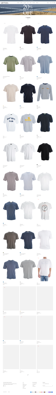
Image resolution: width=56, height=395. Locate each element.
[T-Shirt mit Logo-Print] (11, 152)
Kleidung (21, 2)
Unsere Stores (34, 384)
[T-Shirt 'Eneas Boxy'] (45, 181)
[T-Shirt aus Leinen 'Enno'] (45, 64)
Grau (20, 76)
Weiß (3, 47)
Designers (37, 2)
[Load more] (28, 375)
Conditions (24, 386)
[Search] (53, 2)
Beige (3, 105)
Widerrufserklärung (25, 384)
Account (51, 2)
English (48, 2)
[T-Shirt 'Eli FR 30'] (11, 181)
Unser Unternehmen (35, 383)
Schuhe (30, 2)
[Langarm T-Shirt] (45, 93)
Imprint (23, 387)
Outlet (27, 2)
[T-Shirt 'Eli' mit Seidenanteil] (11, 240)
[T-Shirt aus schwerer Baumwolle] (11, 64)
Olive (3, 252)
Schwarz (37, 164)
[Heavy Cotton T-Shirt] (45, 152)
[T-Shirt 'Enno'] (28, 269)
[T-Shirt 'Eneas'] (11, 210)
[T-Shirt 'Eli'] (28, 93)
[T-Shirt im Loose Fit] (28, 64)
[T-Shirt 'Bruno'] (45, 328)
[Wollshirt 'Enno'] (11, 93)
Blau (37, 47)
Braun (20, 47)
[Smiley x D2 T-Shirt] (28, 122)
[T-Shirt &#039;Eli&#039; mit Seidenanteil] (28, 240)
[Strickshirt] (45, 122)
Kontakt (33, 385)
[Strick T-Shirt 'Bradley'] (28, 298)
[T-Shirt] (11, 122)
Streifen (37, 105)
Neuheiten (18, 2)
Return (23, 383)
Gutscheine (34, 2)
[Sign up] (52, 385)
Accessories (25, 2)
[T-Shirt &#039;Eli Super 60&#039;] (28, 181)
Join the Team (34, 386)
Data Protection (24, 385)
